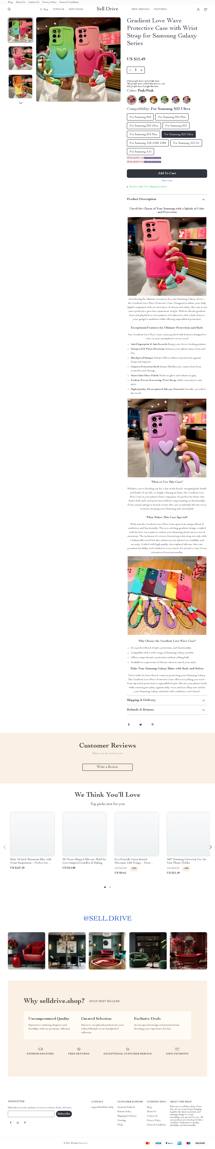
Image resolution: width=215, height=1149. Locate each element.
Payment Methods (126, 1107)
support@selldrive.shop (102, 1107)
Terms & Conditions (68, 2)
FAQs (120, 1125)
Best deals (76, 9)
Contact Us (33, 2)
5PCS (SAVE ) (135, 162)
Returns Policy (124, 1112)
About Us (20, 2)
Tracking (121, 1120)
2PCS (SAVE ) (135, 158)
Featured (160, 9)
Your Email (16, 1114)
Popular (58, 9)
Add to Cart (167, 173)
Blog (10, 2)
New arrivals (140, 9)
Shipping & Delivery (127, 1116)
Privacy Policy (49, 2)
